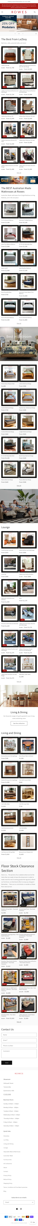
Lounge (6, 1148)
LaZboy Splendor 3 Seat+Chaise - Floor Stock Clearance (27, 1015)
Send (6, 1063)
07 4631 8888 (7, 1094)
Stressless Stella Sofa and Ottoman (9, 623)
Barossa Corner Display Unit (26, 852)
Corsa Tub (3, 574)
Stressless (6, 1136)
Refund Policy (7, 1179)
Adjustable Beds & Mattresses (12, 1151)
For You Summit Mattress (7, 220)
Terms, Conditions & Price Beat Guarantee (15, 1187)
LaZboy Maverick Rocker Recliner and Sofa (27, 166)
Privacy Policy (7, 1175)
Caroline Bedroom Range (7, 407)
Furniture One (8, 1159)
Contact (6, 1171)
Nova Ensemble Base (6, 292)
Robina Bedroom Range (7, 479)
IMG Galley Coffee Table (24, 674)
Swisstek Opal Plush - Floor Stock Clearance (27, 909)
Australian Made (8, 1155)
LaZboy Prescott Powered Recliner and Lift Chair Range (27, 66)
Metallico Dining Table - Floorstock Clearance (9, 909)
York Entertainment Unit (7, 828)
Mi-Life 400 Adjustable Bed (25, 244)
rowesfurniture (16, 1222)
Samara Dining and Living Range (9, 780)
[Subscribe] (32, 1202)
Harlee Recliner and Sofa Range (26, 550)
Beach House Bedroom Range (26, 455)
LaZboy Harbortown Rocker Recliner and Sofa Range (25, 649)
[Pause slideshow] (36, 34)
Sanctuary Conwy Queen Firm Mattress (26, 293)
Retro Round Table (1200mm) (26, 756)
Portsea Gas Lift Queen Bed (7, 383)
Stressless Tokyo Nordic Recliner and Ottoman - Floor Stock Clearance (9, 963)
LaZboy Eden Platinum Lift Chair (27, 116)
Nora (20, 598)
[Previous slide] (15, 34)
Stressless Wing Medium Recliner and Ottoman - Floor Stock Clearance (27, 936)
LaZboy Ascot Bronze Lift (7, 116)
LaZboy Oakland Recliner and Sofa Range (9, 166)
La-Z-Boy (6, 1140)
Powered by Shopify (23, 1222)
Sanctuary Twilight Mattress (26, 220)
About (5, 1167)
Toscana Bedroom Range (25, 479)
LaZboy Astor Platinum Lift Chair (27, 140)
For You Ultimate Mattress (25, 317)
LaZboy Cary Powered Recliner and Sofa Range (9, 91)
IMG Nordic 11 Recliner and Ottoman (7, 599)
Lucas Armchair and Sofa (7, 550)
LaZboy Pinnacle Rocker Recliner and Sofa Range (27, 624)
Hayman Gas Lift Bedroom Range (27, 407)
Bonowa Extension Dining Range (9, 756)
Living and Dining (8, 1144)
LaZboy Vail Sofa (5, 65)
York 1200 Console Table (25, 780)
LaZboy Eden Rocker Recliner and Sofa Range (9, 649)
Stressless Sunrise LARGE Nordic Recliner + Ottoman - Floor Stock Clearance (9, 989)
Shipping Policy (8, 1183)
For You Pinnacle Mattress (7, 317)
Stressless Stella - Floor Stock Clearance (8, 1015)
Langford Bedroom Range (25, 431)
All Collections (8, 1163)
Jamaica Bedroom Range (25, 383)
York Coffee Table (5, 804)
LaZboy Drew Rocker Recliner (26, 574)
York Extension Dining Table (8, 852)
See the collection (19, 723)
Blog (5, 1191)
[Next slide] (23, 34)
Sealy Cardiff (4, 268)
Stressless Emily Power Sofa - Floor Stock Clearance (27, 988)
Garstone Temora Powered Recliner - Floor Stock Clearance (27, 962)
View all (19, 172)
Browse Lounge (19, 514)
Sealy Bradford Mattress (25, 268)
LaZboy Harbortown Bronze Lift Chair (9, 141)
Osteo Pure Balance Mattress (8, 244)
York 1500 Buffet (23, 828)
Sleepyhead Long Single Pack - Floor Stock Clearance (10, 935)
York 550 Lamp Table (24, 804)
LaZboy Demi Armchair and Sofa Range (9, 675)
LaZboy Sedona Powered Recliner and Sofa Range (27, 91)
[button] (2, 12)
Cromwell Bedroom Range (7, 431)
